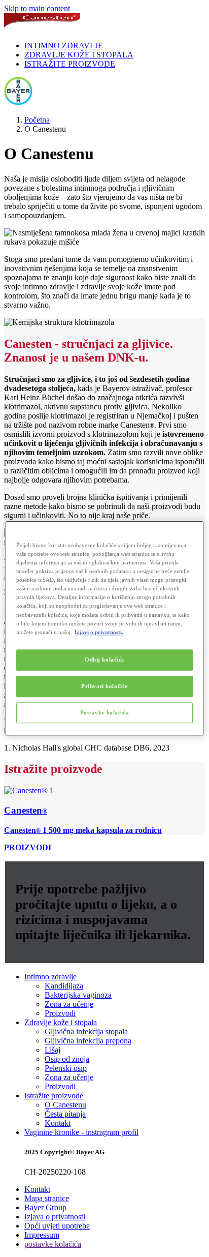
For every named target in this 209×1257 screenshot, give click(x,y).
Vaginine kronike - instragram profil (81, 1132)
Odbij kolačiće (104, 659)
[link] (104, 810)
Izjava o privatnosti (54, 1216)
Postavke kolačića (104, 712)
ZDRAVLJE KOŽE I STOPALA (78, 54)
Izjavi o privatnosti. (99, 632)
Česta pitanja (65, 1114)
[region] (104, 628)
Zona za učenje (69, 1004)
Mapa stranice (46, 1198)
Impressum (41, 1235)
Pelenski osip (66, 1068)
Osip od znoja (67, 1059)
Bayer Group (45, 1207)
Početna (37, 119)
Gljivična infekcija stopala (86, 1031)
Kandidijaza (64, 985)
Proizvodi (60, 1013)
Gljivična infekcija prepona (88, 1040)
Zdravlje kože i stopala (60, 1022)
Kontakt (58, 1123)
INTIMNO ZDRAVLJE (63, 45)
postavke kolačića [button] (52, 1244)
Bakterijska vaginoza (78, 995)
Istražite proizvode (53, 1095)
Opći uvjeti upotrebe (57, 1225)
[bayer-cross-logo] (18, 102)
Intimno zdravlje (50, 976)
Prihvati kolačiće (104, 686)
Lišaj (52, 1049)
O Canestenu (65, 1104)
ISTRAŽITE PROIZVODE (69, 63)
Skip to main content (37, 8)
